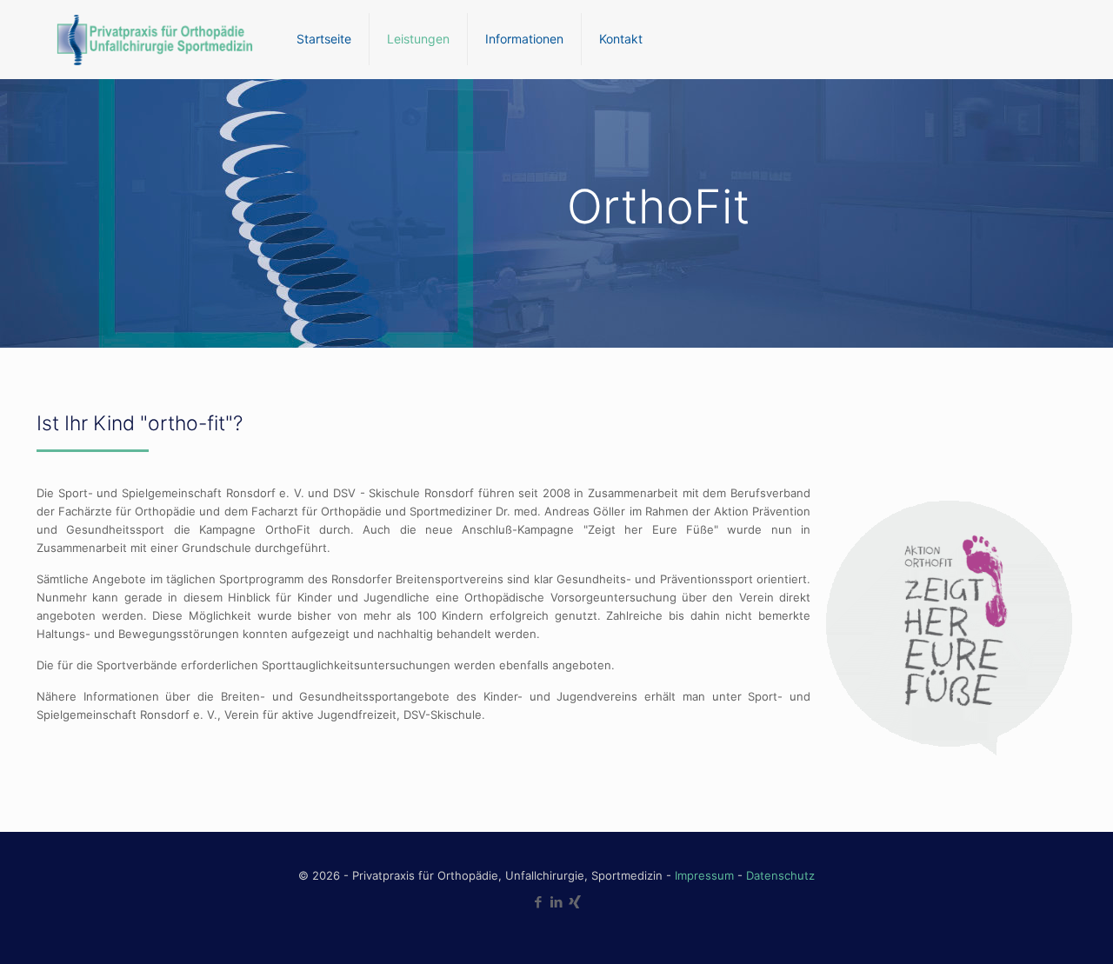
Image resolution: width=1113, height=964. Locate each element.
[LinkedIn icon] (556, 902)
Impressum (704, 875)
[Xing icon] (575, 902)
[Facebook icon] (538, 902)
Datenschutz (780, 875)
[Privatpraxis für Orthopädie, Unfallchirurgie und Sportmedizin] (153, 39)
